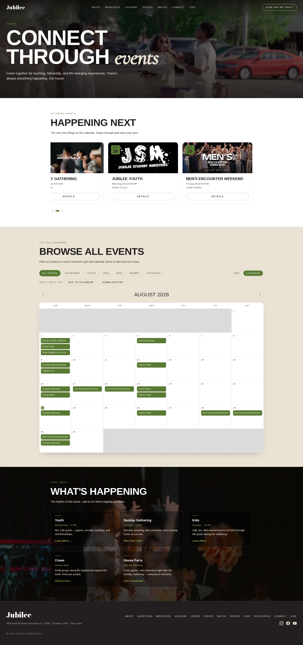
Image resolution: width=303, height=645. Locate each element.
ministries (112, 7)
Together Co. (48, 371)
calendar (253, 273)
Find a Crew (64, 581)
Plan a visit (76, 623)
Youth (91, 273)
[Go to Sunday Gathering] (52, 211)
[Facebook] (288, 623)
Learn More (63, 540)
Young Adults (48, 395)
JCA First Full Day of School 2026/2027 (120, 389)
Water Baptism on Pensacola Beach (56, 352)
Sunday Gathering (51, 389)
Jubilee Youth (144, 365)
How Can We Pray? (279, 7)
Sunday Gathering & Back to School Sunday (56, 365)
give (192, 7)
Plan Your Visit (134, 540)
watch (162, 7)
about (96, 7)
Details (69, 196)
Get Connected (135, 581)
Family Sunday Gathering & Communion (56, 340)
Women (134, 273)
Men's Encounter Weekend (215, 413)
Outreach (154, 273)
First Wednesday (146, 340)
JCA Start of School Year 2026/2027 (88, 389)
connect (178, 7)
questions (145, 616)
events (148, 7)
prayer (235, 616)
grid (237, 273)
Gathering (72, 273)
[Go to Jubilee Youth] (57, 211)
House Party (48, 346)
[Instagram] (281, 623)
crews (195, 616)
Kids (106, 273)
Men (119, 273)
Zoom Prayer (144, 389)
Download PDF (112, 282)
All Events (50, 273)
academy (131, 7)
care (247, 616)
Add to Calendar (81, 282)
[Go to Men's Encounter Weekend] (62, 211)
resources (262, 616)
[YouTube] (295, 623)
